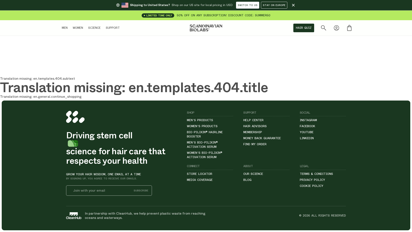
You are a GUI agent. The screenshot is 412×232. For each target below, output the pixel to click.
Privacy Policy (312, 180)
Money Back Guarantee (262, 138)
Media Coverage (200, 180)
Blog (247, 180)
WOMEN (78, 28)
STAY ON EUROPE (274, 5)
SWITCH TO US (248, 5)
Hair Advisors (255, 126)
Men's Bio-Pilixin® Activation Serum (202, 144)
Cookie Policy (311, 186)
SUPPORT (113, 28)
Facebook (307, 126)
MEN (65, 28)
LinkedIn (307, 138)
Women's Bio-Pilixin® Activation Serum (204, 155)
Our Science (253, 174)
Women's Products (202, 126)
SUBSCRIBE (141, 190)
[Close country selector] (293, 5)
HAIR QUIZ (304, 28)
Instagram (308, 120)
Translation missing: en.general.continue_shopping (41, 96)
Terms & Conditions (316, 174)
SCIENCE (94, 28)
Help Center (253, 120)
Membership (252, 132)
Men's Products (200, 120)
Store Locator (199, 174)
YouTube (307, 132)
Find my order (255, 144)
